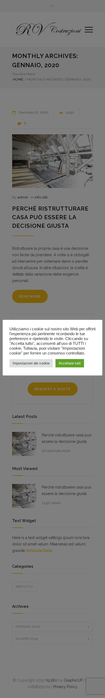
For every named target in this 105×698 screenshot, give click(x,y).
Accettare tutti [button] (70, 363)
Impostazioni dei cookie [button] (31, 363)
